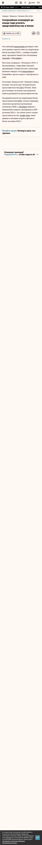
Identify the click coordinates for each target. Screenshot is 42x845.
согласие (8, 837)
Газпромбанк (19, 47)
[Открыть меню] (38, 2)
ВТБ (20, 101)
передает (6, 58)
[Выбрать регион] (25, 3)
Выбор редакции (8, 11)
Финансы (13, 16)
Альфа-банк (25, 115)
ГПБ (21, 88)
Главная (5, 16)
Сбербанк (22, 107)
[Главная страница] (3, 3)
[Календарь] (16, 3)
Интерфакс (17, 58)
